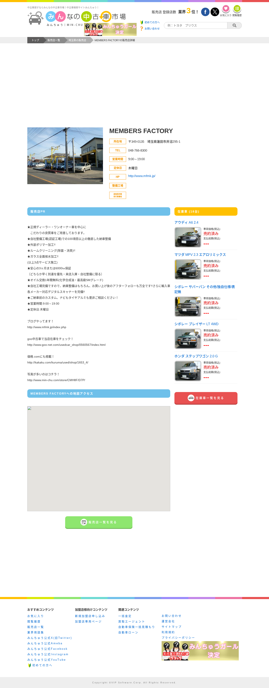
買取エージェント (131, 621)
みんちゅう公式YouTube (46, 659)
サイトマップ (172, 626)
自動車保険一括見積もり (136, 627)
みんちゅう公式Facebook (47, 648)
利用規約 (168, 632)
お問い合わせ (172, 615)
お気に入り (35, 616)
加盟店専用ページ (88, 621)
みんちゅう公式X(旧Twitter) (49, 637)
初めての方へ (42, 665)
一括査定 (125, 616)
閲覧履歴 (34, 621)
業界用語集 (35, 632)
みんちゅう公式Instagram (48, 654)
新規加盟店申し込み (90, 616)
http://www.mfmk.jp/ (141, 176)
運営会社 (168, 621)
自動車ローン (128, 632)
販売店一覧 (35, 627)
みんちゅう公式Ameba (45, 643)
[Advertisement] (134, 89)
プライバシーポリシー (178, 637)
